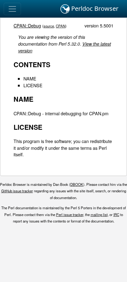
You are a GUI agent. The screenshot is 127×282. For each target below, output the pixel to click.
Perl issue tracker (69, 214)
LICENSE (33, 85)
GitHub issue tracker (17, 190)
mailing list (99, 214)
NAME (29, 78)
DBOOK (76, 184)
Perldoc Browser (94, 8)
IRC (116, 214)
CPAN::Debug (27, 25)
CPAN (60, 25)
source (48, 25)
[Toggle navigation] (12, 9)
